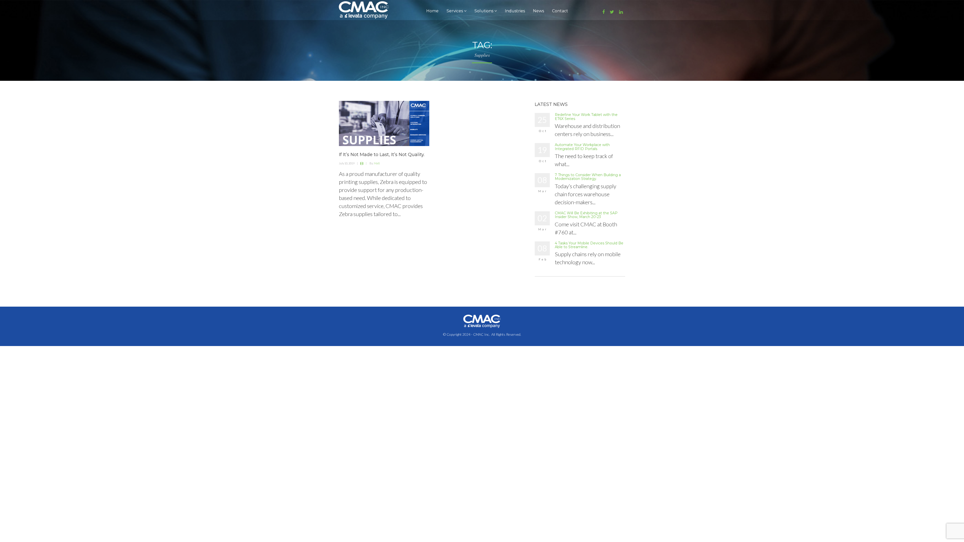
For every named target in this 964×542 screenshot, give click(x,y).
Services (455, 11)
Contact (560, 11)
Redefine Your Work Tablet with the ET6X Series (586, 116)
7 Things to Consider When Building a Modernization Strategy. (588, 177)
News (538, 11)
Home (432, 11)
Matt (377, 163)
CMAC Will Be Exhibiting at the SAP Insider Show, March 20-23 (586, 215)
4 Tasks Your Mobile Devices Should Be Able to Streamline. (589, 245)
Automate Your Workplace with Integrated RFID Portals (582, 147)
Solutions (484, 11)
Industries (515, 11)
